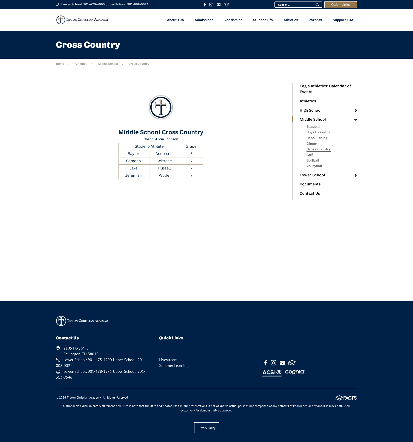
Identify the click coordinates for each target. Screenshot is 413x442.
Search (317, 4)
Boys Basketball (319, 132)
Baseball (314, 127)
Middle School (313, 119)
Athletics (291, 20)
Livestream (168, 359)
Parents (315, 20)
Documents (310, 184)
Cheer (312, 144)
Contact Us (310, 193)
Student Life (263, 20)
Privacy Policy (207, 428)
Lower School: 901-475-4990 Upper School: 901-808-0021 (105, 4)
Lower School (312, 175)
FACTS (226, 4)
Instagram (211, 4)
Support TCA (343, 20)
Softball (313, 160)
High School (311, 110)
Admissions (204, 20)
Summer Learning (174, 365)
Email (218, 4)
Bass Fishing (317, 138)
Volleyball (314, 166)
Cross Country (319, 149)
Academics (233, 20)
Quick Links (340, 5)
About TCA (175, 20)
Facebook (204, 4)
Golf (310, 155)
